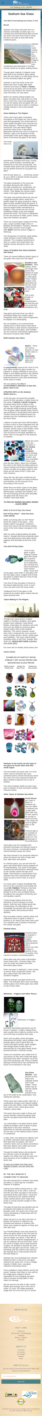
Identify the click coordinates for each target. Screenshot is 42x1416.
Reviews (21, 1356)
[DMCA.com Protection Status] (11, 1394)
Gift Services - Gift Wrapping (21, 1333)
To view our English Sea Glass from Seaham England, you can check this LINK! (19, 1166)
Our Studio (21, 1352)
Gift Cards (21, 1340)
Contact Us (21, 1331)
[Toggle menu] (3, 3)
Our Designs (21, 1354)
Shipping (21, 1335)
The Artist (21, 1350)
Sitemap (29, 1411)
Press (21, 1358)
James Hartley (9, 652)
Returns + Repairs (21, 1337)
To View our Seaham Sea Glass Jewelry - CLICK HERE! (21, 503)
